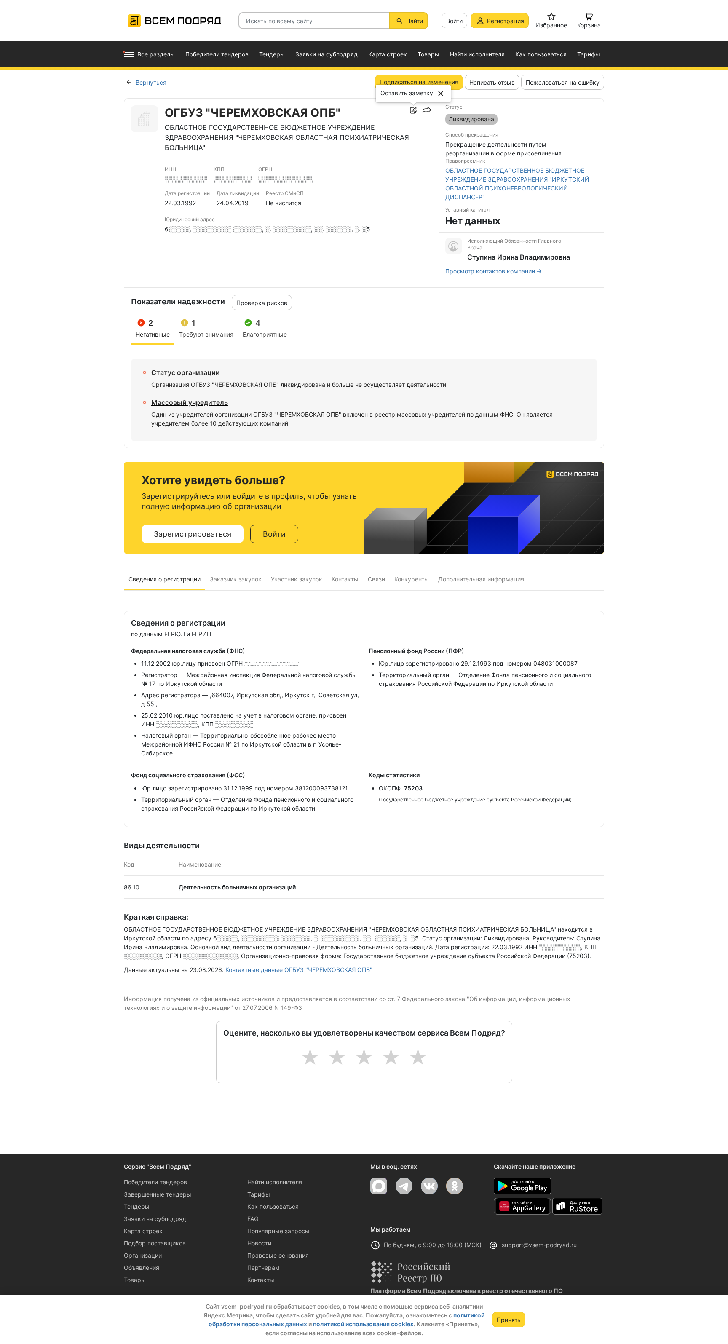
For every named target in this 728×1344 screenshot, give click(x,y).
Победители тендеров (155, 1182)
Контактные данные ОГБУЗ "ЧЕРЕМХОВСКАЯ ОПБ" (298, 969)
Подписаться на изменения (419, 82)
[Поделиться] (427, 110)
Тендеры (137, 1206)
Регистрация (505, 20)
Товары (135, 1279)
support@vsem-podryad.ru (539, 1244)
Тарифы (258, 1194)
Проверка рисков (261, 302)
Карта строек (143, 1230)
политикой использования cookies (363, 1324)
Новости (259, 1243)
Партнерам (263, 1267)
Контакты (260, 1279)
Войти (454, 20)
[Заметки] (413, 110)
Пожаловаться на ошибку (563, 82)
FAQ (253, 1218)
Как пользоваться (273, 1206)
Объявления (141, 1267)
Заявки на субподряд (155, 1218)
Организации (143, 1255)
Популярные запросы (278, 1230)
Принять (509, 1319)
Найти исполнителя (274, 1182)
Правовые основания (278, 1255)
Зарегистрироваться (192, 534)
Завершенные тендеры (157, 1194)
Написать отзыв (492, 82)
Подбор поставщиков (155, 1243)
